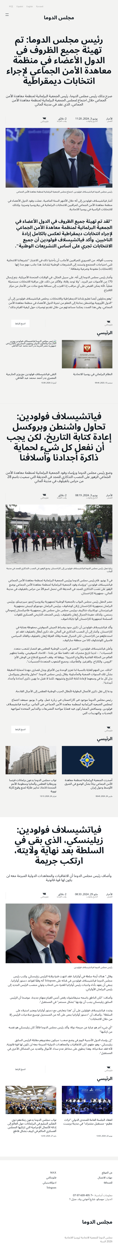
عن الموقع (107, 1172)
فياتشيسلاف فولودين (100, 585)
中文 (10, 6)
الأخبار (109, 118)
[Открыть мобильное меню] (7, 14)
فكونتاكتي (51, 1177)
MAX (53, 1172)
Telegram (51, 1187)
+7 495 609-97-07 (83, 1195)
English (29, 6)
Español (19, 6)
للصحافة (108, 1182)
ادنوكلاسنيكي (49, 1182)
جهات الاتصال (105, 1177)
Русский (39, 6)
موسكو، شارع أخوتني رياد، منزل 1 (86, 1199)
